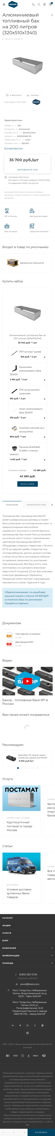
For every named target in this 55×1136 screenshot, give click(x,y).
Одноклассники (35, 1025)
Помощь (7, 963)
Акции (6, 925)
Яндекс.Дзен (27, 1033)
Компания (9, 948)
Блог (5, 940)
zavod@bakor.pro (29, 984)
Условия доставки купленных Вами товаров (19, 893)
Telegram (20, 1025)
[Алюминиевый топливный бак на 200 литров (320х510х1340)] (28, 65)
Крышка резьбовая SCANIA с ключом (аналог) (25, 451)
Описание (12, 505)
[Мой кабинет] (44, 4)
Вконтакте (12, 1025)
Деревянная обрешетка (32, 263)
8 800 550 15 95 (28, 974)
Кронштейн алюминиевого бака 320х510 (25, 371)
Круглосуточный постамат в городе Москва (19, 826)
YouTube (27, 1025)
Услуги (6, 933)
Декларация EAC (24, 642)
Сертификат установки (27, 634)
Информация (11, 955)
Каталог (7, 918)
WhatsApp (42, 1025)
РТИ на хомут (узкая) (30, 351)
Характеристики (36, 505)
